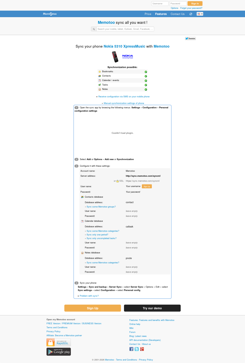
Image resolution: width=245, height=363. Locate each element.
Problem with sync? (89, 295)
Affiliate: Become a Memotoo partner (64, 335)
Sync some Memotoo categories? (103, 230)
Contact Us (178, 14)
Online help (134, 324)
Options (174, 7)
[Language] (200, 14)
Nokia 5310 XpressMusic (124, 46)
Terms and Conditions (57, 327)
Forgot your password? (191, 7)
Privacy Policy (53, 331)
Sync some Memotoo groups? (101, 206)
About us (146, 344)
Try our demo (152, 308)
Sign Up (147, 186)
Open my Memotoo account (60, 319)
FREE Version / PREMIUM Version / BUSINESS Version (73, 323)
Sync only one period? (97, 234)
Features (161, 14)
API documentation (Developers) (145, 340)
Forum (132, 332)
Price (148, 14)
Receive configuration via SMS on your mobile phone (124, 96)
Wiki (131, 328)
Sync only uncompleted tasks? (101, 238)
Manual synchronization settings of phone (124, 103)
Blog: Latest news (138, 336)
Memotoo (106, 22)
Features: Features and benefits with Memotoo (151, 320)
